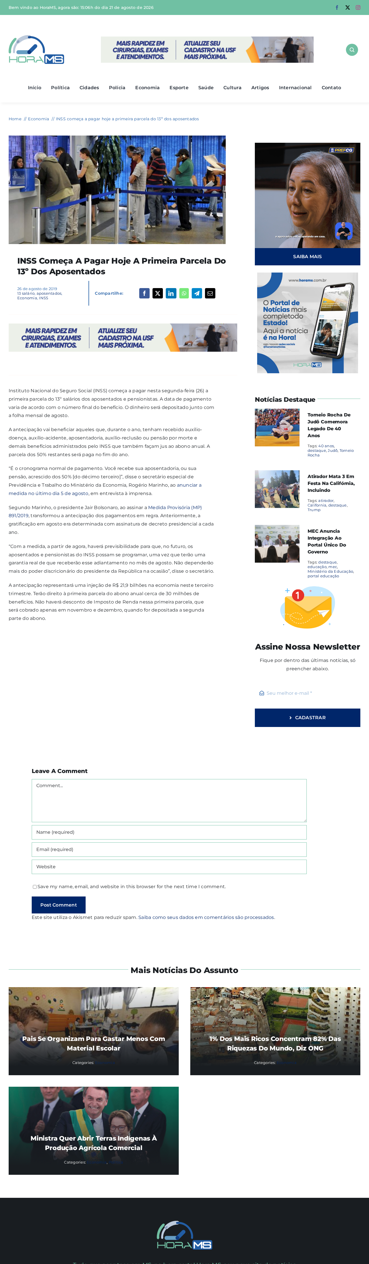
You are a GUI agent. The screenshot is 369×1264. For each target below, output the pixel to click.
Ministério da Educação (330, 571)
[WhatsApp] (184, 293)
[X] (157, 293)
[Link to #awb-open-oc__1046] (352, 50)
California (317, 505)
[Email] (210, 293)
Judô (333, 450)
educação (317, 566)
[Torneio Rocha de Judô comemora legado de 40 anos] (277, 412)
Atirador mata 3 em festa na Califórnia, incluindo (331, 483)
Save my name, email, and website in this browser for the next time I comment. (131, 886)
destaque (317, 450)
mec (332, 566)
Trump (314, 509)
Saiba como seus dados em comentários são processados (206, 917)
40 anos (326, 445)
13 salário (26, 293)
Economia (27, 298)
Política (116, 1162)
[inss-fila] (117, 137)
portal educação (323, 576)
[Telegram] (197, 293)
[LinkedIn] (171, 293)
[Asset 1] (36, 37)
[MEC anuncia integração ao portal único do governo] (277, 529)
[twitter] (347, 7)
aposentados (49, 293)
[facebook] (337, 7)
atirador (326, 500)
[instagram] (358, 7)
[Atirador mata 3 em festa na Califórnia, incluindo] (277, 474)
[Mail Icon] (184, 1223)
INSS (43, 298)
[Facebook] (144, 293)
